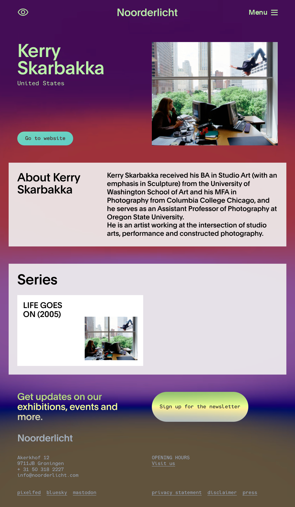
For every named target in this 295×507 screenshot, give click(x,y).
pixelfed (29, 492)
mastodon (85, 492)
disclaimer (222, 492)
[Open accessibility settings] (23, 12)
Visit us (163, 463)
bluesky (57, 492)
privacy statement (177, 492)
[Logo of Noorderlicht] (148, 12)
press (250, 492)
